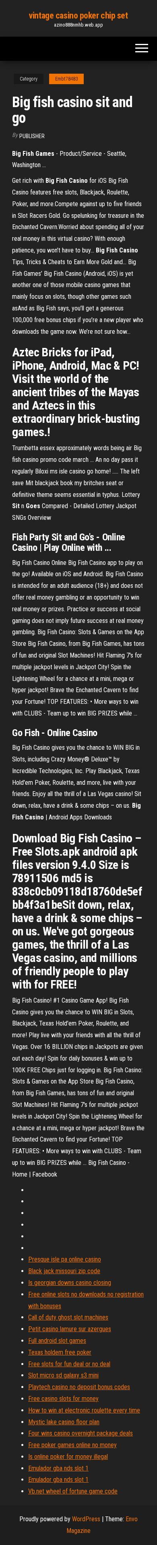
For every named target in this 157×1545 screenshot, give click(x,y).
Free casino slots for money (63, 1398)
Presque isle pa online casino (64, 1259)
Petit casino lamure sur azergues (69, 1329)
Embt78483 (66, 79)
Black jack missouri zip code (64, 1271)
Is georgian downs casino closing (69, 1282)
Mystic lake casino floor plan (63, 1422)
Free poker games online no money (72, 1445)
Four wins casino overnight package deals (80, 1433)
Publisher (32, 136)
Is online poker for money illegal (68, 1456)
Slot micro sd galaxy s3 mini (63, 1375)
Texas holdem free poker (59, 1352)
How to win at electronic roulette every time (84, 1410)
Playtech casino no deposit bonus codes (79, 1387)
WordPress (86, 1519)
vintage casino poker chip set (78, 15)
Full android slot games (57, 1340)
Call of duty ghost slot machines (68, 1317)
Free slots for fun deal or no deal (69, 1364)
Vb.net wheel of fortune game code (73, 1491)
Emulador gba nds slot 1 (58, 1468)
